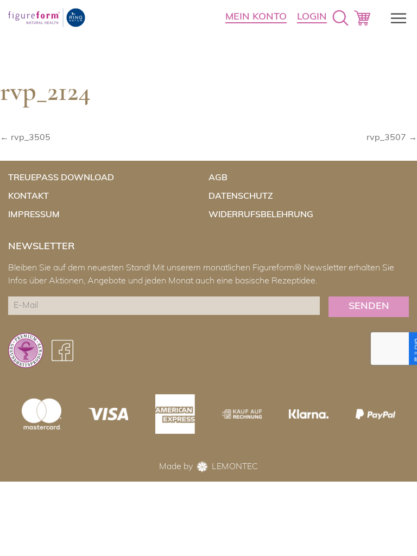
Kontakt (28, 196)
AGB (218, 178)
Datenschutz (240, 196)
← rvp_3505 (25, 138)
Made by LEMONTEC (208, 467)
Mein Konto (256, 17)
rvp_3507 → (392, 138)
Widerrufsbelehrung (260, 215)
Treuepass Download (61, 178)
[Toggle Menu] (395, 18)
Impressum (34, 215)
